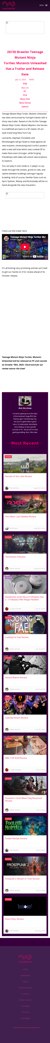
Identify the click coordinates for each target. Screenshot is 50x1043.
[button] (43, 4)
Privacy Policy (25, 1000)
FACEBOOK (25, 1006)
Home (25, 969)
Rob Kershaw (25, 408)
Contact (25, 994)
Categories (25, 976)
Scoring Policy (25, 988)
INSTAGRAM (25, 1018)
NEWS (31, 79)
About (25, 982)
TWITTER (25, 1012)
